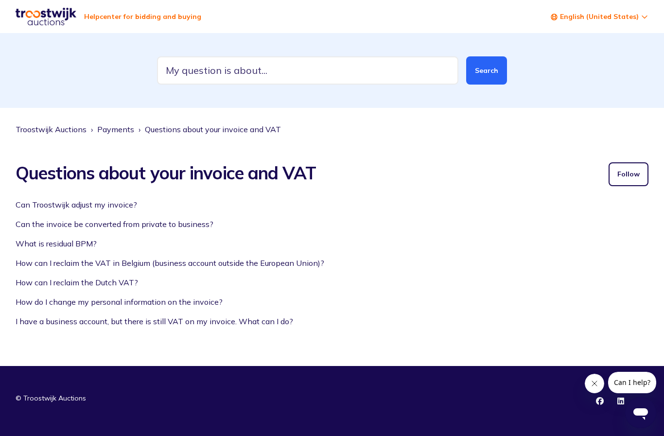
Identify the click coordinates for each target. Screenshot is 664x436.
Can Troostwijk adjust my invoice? (76, 204)
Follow (628, 174)
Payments (115, 129)
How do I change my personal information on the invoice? (119, 302)
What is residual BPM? (56, 243)
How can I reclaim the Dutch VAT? (77, 282)
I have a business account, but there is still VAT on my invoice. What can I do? (154, 321)
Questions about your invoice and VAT (213, 129)
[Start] (46, 16)
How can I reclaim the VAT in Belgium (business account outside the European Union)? (170, 263)
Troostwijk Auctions (51, 129)
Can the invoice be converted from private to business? (114, 224)
